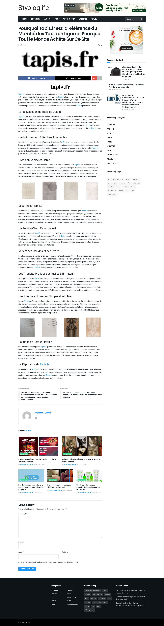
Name (21, 542)
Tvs (127, 191)
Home (24, 19)
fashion (122, 183)
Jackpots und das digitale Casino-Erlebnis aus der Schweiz (37, 460)
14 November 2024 (115, 90)
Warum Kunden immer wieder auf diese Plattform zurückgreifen (126, 85)
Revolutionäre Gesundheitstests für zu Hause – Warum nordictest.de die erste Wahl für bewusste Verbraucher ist (133, 101)
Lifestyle (83, 19)
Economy (35, 19)
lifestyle (111, 187)
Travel (93, 19)
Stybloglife (33, 7)
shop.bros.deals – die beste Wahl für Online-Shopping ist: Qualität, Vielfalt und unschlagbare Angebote (133, 72)
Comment (22, 514)
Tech (133, 187)
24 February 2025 (128, 110)
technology (112, 191)
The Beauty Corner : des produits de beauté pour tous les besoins (88, 487)
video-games (112, 195)
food (129, 183)
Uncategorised (113, 163)
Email (21, 552)
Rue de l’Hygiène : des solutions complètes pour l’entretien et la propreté (31, 487)
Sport (109, 150)
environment (112, 183)
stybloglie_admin (43, 412)
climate (135, 179)
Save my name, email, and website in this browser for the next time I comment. (50, 562)
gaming (137, 183)
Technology (69, 19)
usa (132, 191)
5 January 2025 (128, 79)
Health (110, 138)
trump (121, 191)
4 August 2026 (39, 465)
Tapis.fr (21, 94)
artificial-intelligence (115, 179)
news (118, 187)
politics (125, 187)
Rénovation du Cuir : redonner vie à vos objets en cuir (59, 486)
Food (57, 19)
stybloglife (26, 623)
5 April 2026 (82, 465)
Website (65, 552)
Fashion (47, 19)
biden (128, 179)
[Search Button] (141, 19)
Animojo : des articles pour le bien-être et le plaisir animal (81, 460)
